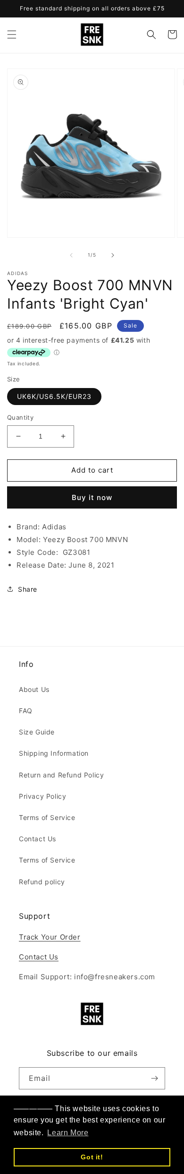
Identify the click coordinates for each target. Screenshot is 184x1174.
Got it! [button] (92, 1157)
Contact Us (37, 839)
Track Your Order (50, 936)
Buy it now (92, 497)
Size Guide (37, 732)
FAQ (26, 711)
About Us (34, 689)
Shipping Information (54, 753)
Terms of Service (47, 817)
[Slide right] (112, 255)
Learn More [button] (67, 1133)
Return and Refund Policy (61, 775)
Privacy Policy (42, 796)
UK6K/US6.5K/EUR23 (54, 396)
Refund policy (42, 882)
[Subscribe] (154, 1078)
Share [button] (27, 589)
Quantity (20, 417)
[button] (11, 34)
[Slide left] (71, 255)
